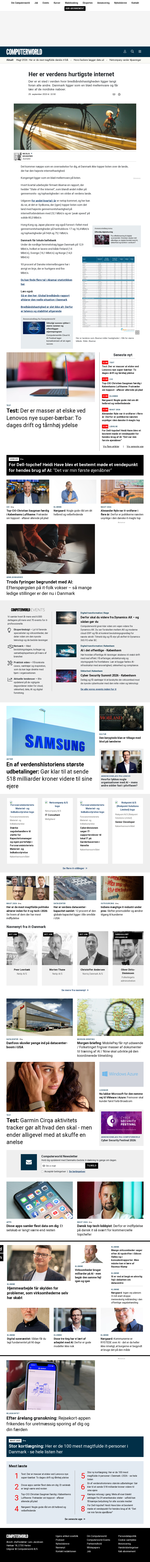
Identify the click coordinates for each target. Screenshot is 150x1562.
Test (8, 405)
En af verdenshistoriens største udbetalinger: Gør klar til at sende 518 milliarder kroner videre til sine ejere (112, 1487)
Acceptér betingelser (55, 1171)
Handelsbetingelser (128, 1547)
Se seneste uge (74, 1519)
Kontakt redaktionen (66, 1551)
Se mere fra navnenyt (74, 990)
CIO (111, 379)
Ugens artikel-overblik (67, 1536)
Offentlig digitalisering (104, 232)
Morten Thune (57, 969)
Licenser (103, 1090)
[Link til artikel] (50, 377)
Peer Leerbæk (22, 969)
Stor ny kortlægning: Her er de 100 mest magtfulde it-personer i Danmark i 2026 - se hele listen (112, 1476)
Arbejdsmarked (14, 577)
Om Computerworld (20, 2)
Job (36, 2)
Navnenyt (60, 1547)
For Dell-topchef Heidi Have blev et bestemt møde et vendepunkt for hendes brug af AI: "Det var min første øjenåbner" (111, 1509)
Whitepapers (93, 1547)
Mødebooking (71, 2)
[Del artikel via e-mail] (114, 94)
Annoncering (103, 2)
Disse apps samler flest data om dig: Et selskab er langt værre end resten (45, 1487)
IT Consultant (52, 815)
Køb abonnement (75, 8)
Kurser (57, 2)
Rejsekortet (12, 1413)
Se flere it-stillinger (74, 868)
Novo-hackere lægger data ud (89, 60)
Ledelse (113, 426)
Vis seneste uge (135, 446)
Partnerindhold (94, 1543)
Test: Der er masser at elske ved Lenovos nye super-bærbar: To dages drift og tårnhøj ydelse (120, 369)
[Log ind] (124, 52)
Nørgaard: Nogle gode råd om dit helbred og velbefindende (43, 1509)
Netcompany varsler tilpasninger (125, 60)
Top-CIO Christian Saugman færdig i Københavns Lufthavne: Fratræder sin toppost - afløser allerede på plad (122, 386)
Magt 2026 (114, 409)
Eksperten (88, 2)
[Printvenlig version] (119, 94)
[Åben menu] (139, 52)
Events (46, 2)
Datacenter (60, 903)
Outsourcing (107, 903)
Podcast (60, 1540)
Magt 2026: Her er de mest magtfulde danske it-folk (42, 60)
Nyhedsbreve (120, 2)
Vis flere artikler (111, 446)
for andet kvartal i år (43, 200)
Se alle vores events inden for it (98, 689)
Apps (9, 1222)
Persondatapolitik (127, 1536)
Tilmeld (92, 1165)
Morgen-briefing (86, 1039)
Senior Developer (125, 822)
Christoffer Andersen (93, 969)
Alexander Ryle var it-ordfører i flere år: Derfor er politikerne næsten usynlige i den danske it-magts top (122, 417)
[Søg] (132, 52)
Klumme (113, 396)
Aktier (9, 759)
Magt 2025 (15, 1441)
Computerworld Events (98, 1540)
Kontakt (135, 2)
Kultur (102, 734)
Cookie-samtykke (127, 1540)
